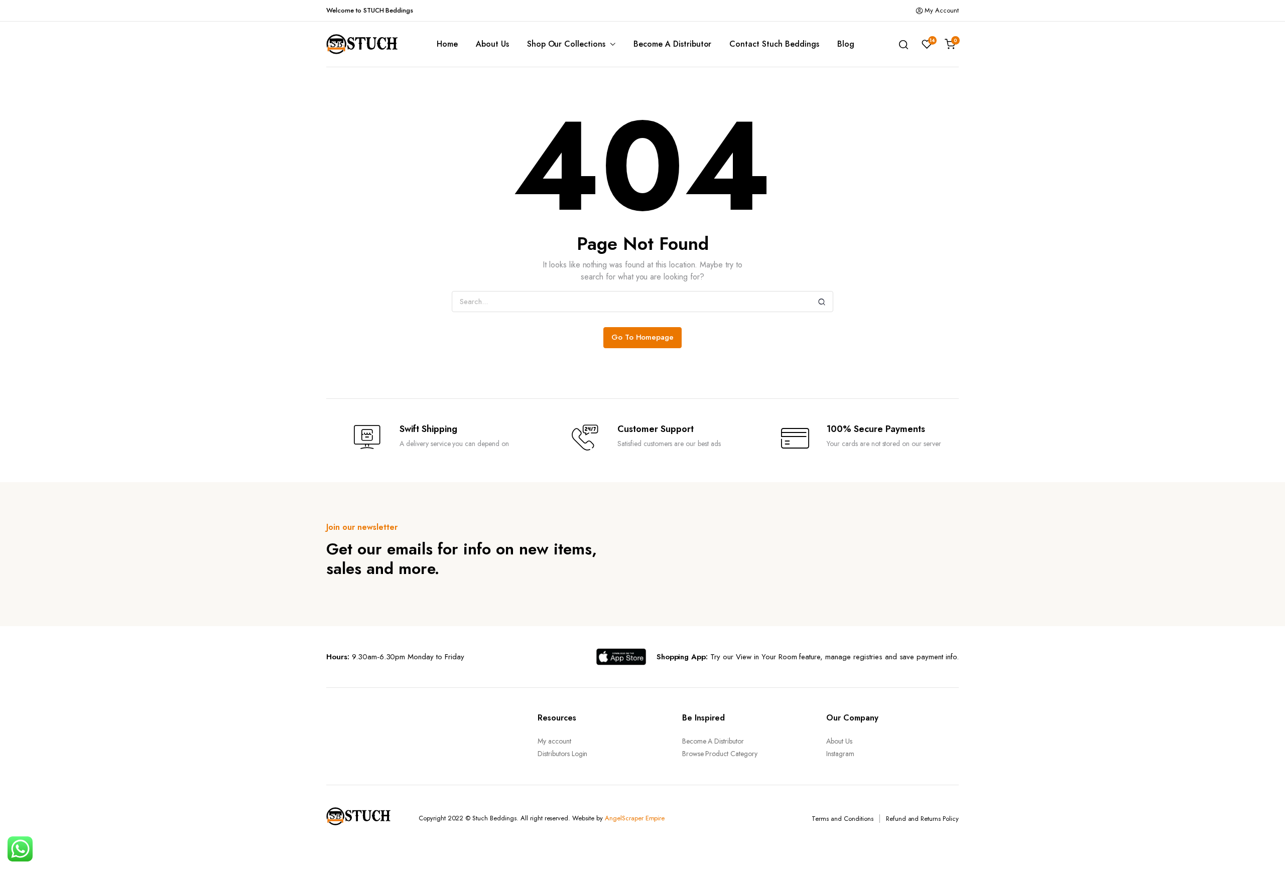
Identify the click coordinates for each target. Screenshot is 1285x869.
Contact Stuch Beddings (774, 44)
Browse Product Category (719, 754)
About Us (492, 44)
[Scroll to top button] (1262, 846)
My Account (942, 10)
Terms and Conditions (842, 818)
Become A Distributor (672, 44)
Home (447, 44)
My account (554, 741)
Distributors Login (562, 754)
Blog (845, 44)
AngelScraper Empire (635, 818)
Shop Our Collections (566, 44)
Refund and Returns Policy (922, 818)
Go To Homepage (642, 337)
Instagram (840, 754)
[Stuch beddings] (366, 44)
